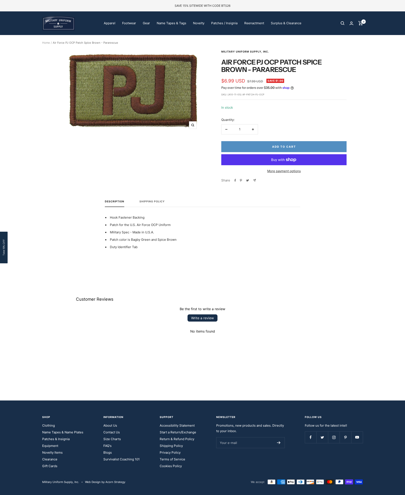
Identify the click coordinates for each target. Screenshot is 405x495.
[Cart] (360, 23)
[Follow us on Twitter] (322, 437)
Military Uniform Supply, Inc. (245, 51)
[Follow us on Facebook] (310, 437)
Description (114, 201)
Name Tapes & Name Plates (62, 432)
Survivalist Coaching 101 (121, 459)
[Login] (351, 23)
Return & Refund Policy (177, 439)
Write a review (202, 318)
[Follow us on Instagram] (334, 437)
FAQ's (107, 446)
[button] (4, 247)
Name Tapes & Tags (171, 23)
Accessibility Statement (177, 425)
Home (46, 42)
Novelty (198, 23)
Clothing (48, 425)
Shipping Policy (152, 201)
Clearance (49, 459)
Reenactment (254, 23)
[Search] (342, 23)
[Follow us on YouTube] (357, 437)
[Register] (279, 442)
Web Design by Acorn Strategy (105, 482)
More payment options (284, 171)
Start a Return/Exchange (178, 432)
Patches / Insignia (224, 23)
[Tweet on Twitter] (247, 180)
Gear (146, 23)
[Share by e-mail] (254, 180)
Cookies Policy (171, 466)
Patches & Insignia (56, 439)
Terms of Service (172, 459)
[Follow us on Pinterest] (345, 437)
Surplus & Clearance (286, 23)
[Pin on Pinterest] (241, 180)
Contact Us (111, 432)
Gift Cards (49, 466)
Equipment (50, 446)
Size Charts (112, 439)
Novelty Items (52, 452)
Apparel (109, 23)
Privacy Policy (170, 452)
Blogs (107, 452)
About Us (110, 425)
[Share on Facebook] (235, 180)
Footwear (129, 23)
